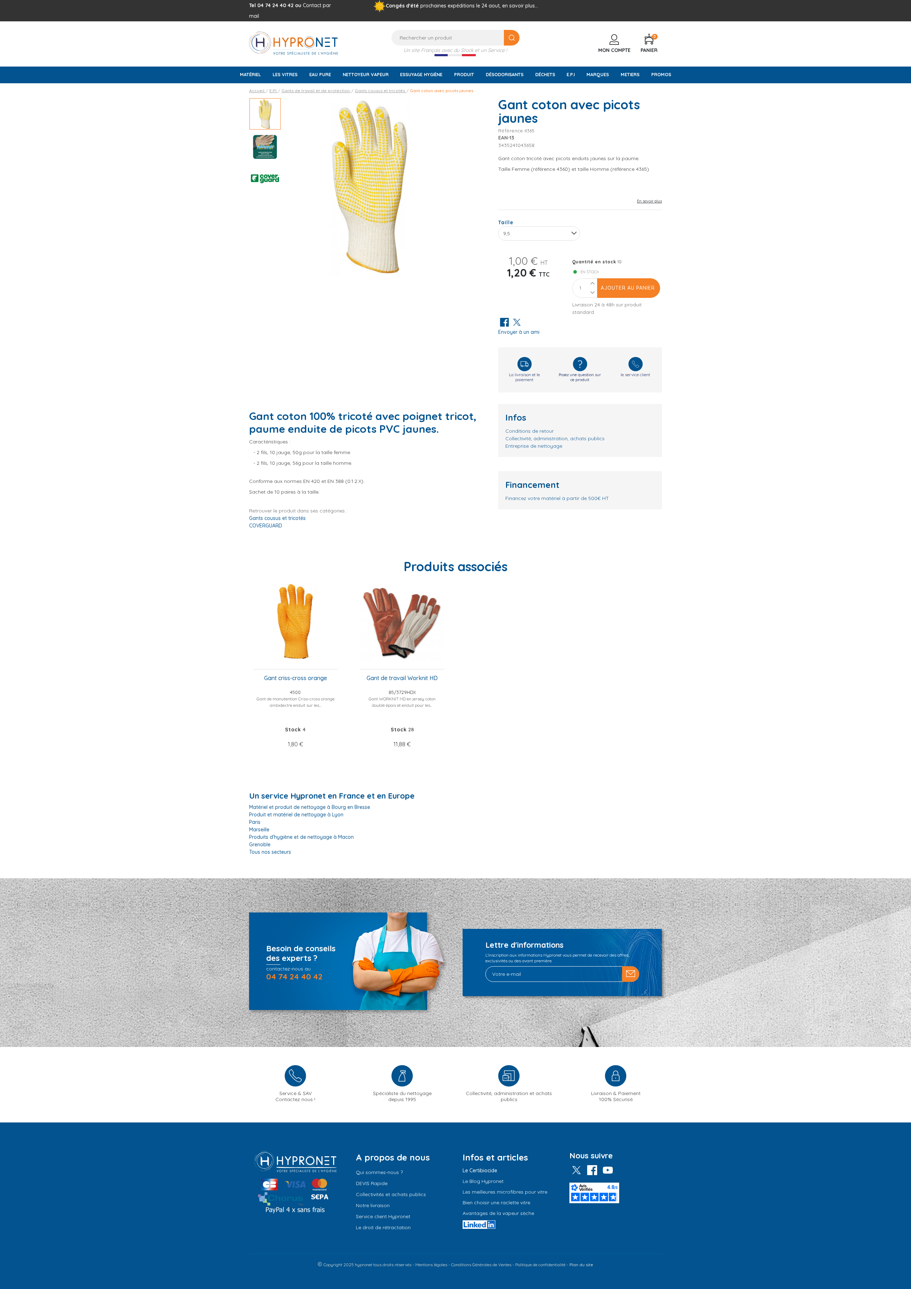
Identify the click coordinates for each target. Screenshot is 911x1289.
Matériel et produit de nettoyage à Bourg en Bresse (309, 807)
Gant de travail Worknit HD (402, 678)
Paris (254, 822)
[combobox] (539, 233)
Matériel (250, 74)
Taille (506, 222)
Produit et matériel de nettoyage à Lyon (296, 814)
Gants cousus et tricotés (277, 518)
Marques (597, 74)
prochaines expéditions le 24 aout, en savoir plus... (479, 5)
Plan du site (581, 1264)
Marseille (259, 829)
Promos (661, 74)
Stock (293, 729)
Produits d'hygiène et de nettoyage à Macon (301, 837)
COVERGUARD (265, 525)
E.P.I (571, 74)
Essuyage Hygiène (421, 74)
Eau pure (320, 74)
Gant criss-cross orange (295, 678)
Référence (510, 130)
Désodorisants (504, 74)
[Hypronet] (293, 43)
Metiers (630, 74)
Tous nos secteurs (270, 852)
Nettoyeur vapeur (366, 74)
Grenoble (259, 844)
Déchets (545, 74)
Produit (464, 74)
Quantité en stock (594, 261)
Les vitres (285, 74)
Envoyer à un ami (518, 332)
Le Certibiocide (480, 1170)
